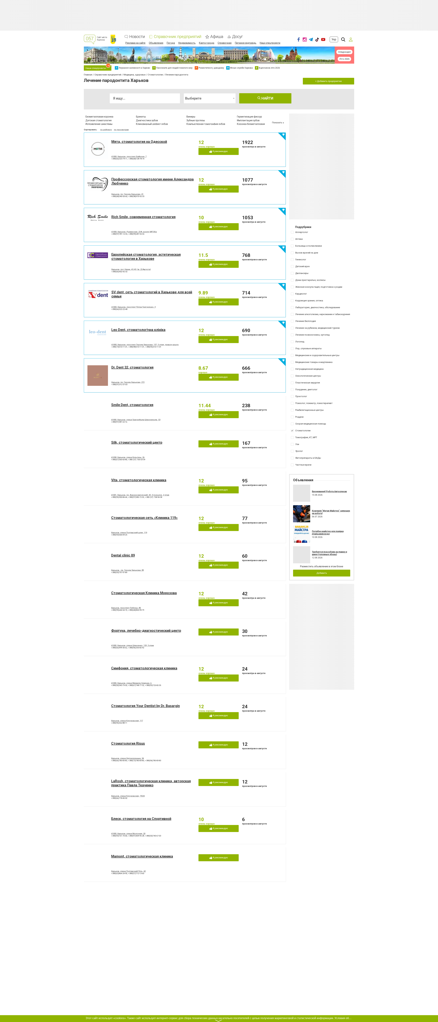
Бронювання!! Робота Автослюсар (329, 491)
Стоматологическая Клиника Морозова (144, 593)
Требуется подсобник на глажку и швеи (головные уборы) (329, 553)
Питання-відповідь (245, 43)
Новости (137, 36)
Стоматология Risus (128, 743)
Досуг (237, 36)
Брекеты (141, 116)
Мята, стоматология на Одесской (139, 142)
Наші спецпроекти (270, 43)
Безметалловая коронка (99, 116)
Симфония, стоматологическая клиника (144, 668)
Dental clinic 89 (123, 555)
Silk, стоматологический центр (136, 442)
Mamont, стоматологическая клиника (142, 856)
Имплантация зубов (248, 120)
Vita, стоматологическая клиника (138, 480)
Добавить (322, 573)
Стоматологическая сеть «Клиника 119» (144, 518)
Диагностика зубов (147, 120)
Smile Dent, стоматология (132, 405)
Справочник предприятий (177, 36)
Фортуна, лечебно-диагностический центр (146, 630)
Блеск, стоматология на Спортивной (141, 819)
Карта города (206, 43)
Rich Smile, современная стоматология (143, 217)
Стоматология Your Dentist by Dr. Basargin (145, 706)
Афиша (216, 36)
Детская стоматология (99, 120)
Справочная (224, 43)
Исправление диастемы (99, 124)
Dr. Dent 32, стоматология (132, 367)
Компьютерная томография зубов (205, 124)
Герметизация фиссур (249, 116)
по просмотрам (121, 130)
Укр (334, 39)
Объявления (156, 43)
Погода (171, 43)
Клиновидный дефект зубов (152, 124)
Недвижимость (187, 43)
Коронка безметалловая (251, 124)
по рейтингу (106, 130)
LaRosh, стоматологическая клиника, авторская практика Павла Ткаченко (151, 783)
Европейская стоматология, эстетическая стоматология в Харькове (146, 256)
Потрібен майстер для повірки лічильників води (328, 532)
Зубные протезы (195, 120)
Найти (267, 98)
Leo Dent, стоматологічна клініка (138, 330)
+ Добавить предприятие (328, 81)
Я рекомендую (220, 151)
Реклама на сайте (135, 43)
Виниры (190, 116)
